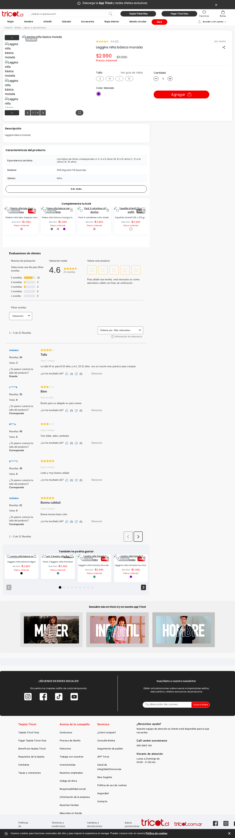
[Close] (216, 4)
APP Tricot (103, 756)
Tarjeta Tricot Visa (28, 732)
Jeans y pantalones (35, 27)
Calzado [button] (66, 21)
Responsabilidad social (73, 789)
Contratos (23, 764)
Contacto (102, 801)
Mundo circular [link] (138, 21)
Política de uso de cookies (112, 785)
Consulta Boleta (106, 740)
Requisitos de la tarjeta (31, 756)
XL (129, 78)
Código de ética (68, 781)
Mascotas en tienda (71, 813)
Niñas (18, 27)
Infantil (9, 27)
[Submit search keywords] (110, 13)
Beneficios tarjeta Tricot (32, 748)
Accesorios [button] (87, 21)
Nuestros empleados (71, 772)
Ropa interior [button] (111, 21)
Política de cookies (156, 833)
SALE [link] (159, 22)
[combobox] (72, 14)
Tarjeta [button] (138, 13)
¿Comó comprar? (106, 732)
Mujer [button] (10, 21)
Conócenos (66, 732)
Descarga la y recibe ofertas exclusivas (115, 3)
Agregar (178, 94)
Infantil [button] (48, 21)
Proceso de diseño (70, 740)
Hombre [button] (28, 21)
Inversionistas (68, 764)
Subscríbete (200, 704)
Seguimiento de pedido (110, 748)
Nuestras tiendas (69, 805)
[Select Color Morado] (98, 94)
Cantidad (160, 73)
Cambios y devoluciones (94, 824)
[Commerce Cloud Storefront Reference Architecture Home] (12, 13)
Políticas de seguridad (24, 826)
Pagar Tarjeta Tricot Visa (32, 740)
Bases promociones (132, 824)
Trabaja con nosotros (72, 756)
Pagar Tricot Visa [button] (179, 13)
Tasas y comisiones (29, 772)
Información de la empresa (75, 797)
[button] (10, 21)
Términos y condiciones (58, 824)
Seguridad (103, 793)
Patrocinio (65, 748)
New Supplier (104, 777)
